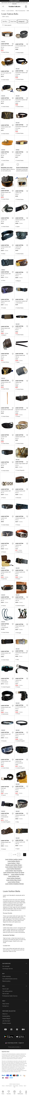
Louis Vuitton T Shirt (14, 863)
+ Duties (20, 223)
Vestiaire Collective (8, 1011)
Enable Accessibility (14, 1)
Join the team (6, 1021)
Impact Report (6, 1018)
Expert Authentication (22, 167)
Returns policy (6, 981)
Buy (3, 973)
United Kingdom (9, 1085)
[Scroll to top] (24, 854)
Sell (3, 986)
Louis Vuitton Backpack (14, 869)
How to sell (5, 989)
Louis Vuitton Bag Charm (13, 880)
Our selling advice (7, 991)
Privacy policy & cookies (13, 1047)
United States (15, 1085)
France (3, 1085)
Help (3, 1001)
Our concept (5, 966)
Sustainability (6, 1016)
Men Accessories (20, 11)
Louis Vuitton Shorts (14, 861)
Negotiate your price (6, 167)
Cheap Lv (6, 874)
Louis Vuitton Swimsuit (13, 878)
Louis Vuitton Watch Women (13, 867)
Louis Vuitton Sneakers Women (14, 884)
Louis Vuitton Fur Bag (17, 874)
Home (3, 11)
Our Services (6, 963)
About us (4, 1014)
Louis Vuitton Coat (13, 876)
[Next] (18, 854)
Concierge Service (7, 968)
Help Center (5, 1004)
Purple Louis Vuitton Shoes (14, 865)
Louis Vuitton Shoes (14, 882)
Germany (21, 1085)
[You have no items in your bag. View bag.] (26, 6)
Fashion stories (6, 1023)
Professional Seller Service (9, 996)
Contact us (5, 1006)
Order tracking (6, 976)
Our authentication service (9, 979)
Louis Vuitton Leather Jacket (13, 859)
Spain (25, 1085)
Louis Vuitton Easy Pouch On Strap (13, 872)
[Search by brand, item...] (3, 6)
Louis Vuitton (10, 11)
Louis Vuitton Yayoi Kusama (13, 871)
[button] (26, 6)
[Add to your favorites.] (13, 44)
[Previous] (10, 854)
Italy (14, 1086)
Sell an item (5, 993)
